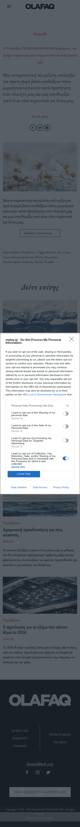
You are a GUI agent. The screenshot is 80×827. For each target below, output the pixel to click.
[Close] (72, 340)
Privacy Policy (61, 487)
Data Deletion (19, 487)
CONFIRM (24, 474)
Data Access (40, 487)
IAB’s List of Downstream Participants (44, 394)
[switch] (66, 414)
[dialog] (40, 413)
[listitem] (40, 406)
